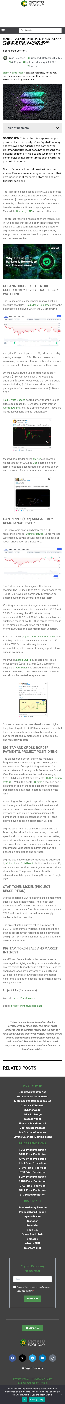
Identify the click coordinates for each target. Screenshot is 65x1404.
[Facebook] (12, 1358)
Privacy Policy (21, 1378)
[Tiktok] (52, 1358)
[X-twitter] (22, 1358)
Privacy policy (37, 1399)
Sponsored (17, 72)
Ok (24, 1399)
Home (6, 72)
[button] (2, 30)
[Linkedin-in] (42, 1358)
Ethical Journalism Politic (32, 1382)
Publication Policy (42, 1378)
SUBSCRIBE (32, 1298)
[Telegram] (32, 1358)
